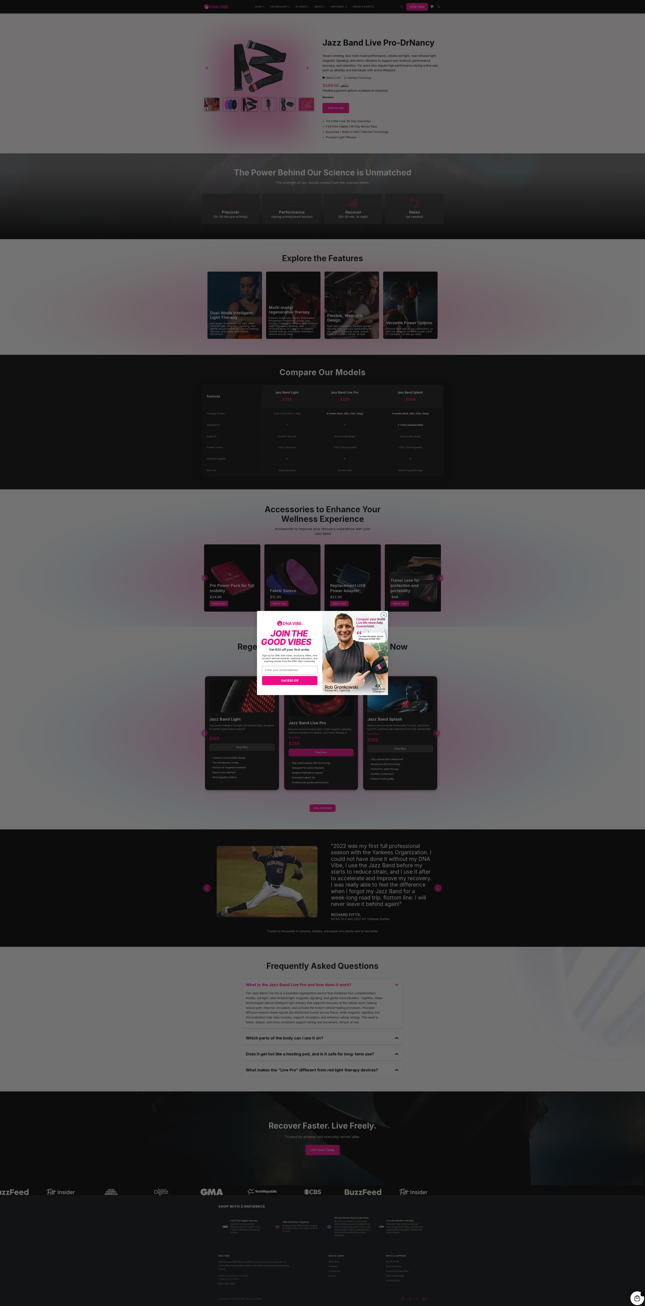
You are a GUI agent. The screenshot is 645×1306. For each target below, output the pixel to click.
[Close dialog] (384, 615)
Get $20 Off (289, 680)
